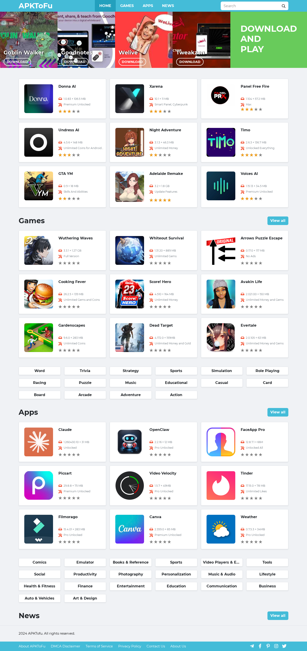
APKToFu (36, 5)
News (168, 6)
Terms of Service (99, 646)
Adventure (131, 395)
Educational (176, 383)
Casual (221, 383)
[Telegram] (252, 646)
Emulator (85, 562)
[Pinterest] (268, 646)
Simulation (221, 371)
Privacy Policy (129, 646)
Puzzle (85, 383)
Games (127, 6)
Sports (176, 371)
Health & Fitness (39, 586)
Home (105, 6)
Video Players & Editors (223, 562)
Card (267, 383)
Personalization (176, 574)
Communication (222, 586)
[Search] (283, 6)
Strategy (131, 371)
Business (267, 586)
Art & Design (85, 598)
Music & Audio (221, 574)
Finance (85, 586)
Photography (130, 574)
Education (176, 586)
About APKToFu (32, 646)
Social (39, 574)
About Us (178, 646)
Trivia (85, 371)
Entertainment (131, 586)
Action (176, 395)
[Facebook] (260, 646)
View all (277, 220)
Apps (148, 6)
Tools (267, 562)
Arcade (85, 395)
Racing (39, 383)
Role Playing (267, 371)
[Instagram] (276, 646)
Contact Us (156, 646)
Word (39, 371)
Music (130, 383)
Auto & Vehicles (39, 598)
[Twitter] (284, 646)
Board (39, 395)
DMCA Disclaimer (65, 646)
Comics (40, 562)
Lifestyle (267, 574)
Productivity (85, 574)
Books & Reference (131, 562)
